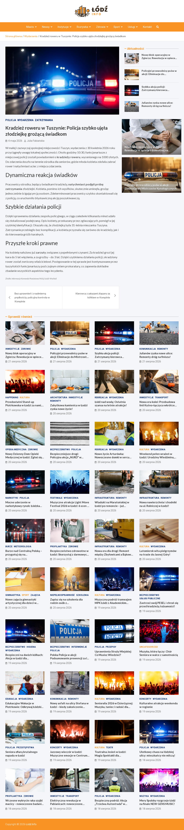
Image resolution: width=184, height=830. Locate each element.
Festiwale (56, 498)
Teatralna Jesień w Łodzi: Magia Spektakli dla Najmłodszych (110, 755)
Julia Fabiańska (35, 140)
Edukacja (11, 699)
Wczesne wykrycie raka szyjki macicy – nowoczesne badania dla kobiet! (24, 804)
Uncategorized (148, 647)
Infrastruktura (104, 498)
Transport (161, 397)
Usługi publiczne (149, 598)
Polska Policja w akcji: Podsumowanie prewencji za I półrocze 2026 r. (68, 658)
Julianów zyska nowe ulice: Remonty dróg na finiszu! (157, 104)
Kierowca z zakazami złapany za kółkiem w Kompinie (92, 295)
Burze (8, 546)
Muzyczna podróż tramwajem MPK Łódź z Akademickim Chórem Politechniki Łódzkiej (113, 603)
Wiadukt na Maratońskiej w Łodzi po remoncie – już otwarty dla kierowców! (112, 506)
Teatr (109, 747)
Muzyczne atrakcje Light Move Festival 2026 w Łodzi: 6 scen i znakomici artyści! (69, 506)
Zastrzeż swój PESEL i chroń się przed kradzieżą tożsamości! (158, 604)
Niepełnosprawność (62, 595)
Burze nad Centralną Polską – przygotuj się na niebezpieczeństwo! (23, 554)
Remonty (162, 349)
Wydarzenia (25, 120)
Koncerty (145, 699)
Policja (10, 120)
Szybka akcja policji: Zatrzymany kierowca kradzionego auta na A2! (156, 90)
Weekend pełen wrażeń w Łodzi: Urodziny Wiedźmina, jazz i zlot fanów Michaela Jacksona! (156, 459)
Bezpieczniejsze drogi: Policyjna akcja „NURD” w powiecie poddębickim (65, 457)
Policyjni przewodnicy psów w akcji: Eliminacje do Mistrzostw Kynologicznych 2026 (159, 75)
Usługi (131, 26)
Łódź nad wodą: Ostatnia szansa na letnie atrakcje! (111, 403)
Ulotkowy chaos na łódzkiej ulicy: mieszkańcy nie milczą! (157, 753)
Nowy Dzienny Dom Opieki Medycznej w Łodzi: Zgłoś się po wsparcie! (23, 457)
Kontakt (147, 26)
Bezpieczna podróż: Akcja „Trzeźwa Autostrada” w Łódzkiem (111, 804)
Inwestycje (12, 349)
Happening (11, 397)
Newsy (46, 26)
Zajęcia (35, 595)
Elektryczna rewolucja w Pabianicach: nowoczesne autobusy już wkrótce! (66, 804)
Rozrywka (82, 26)
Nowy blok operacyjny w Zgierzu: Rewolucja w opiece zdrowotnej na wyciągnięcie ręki (158, 59)
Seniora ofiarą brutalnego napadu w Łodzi (21, 753)
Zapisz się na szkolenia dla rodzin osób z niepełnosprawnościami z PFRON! (66, 605)
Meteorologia (22, 546)
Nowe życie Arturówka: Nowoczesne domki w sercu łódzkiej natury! (112, 457)
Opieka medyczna (15, 449)
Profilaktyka (58, 546)
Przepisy (111, 647)
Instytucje (63, 26)
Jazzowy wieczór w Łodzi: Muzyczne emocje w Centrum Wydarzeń (68, 755)
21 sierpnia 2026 (17, 361)
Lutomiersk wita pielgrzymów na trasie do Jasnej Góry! (157, 552)
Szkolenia (82, 595)
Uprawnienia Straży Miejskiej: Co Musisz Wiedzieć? (113, 653)
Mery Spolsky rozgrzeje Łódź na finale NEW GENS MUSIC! (157, 802)
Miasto (30, 26)
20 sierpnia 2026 (62, 413)
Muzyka (144, 796)
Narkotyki (11, 498)
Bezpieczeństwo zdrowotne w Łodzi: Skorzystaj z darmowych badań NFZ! (69, 554)
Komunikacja (147, 349)
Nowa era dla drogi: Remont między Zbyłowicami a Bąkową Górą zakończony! (113, 554)
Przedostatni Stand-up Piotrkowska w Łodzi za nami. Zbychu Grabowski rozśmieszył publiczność (24, 407)
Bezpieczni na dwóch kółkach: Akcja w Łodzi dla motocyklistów (24, 658)
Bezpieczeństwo (60, 449)
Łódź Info (31, 824)
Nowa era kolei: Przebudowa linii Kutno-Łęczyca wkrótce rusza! (157, 405)
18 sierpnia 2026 (151, 760)
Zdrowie (100, 26)
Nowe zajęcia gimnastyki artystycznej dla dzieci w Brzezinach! (20, 603)
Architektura (58, 397)
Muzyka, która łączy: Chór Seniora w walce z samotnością (158, 653)
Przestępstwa (25, 747)
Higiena (31, 647)
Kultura (25, 397)
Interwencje (79, 647)
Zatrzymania (44, 120)
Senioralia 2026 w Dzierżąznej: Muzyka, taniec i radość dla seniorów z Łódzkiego (114, 707)
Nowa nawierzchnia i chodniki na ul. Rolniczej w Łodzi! (158, 504)
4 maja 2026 (15, 140)
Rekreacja (101, 397)
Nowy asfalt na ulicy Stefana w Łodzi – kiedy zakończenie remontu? (69, 707)
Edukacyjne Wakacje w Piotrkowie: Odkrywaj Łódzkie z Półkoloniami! (24, 707)
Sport (117, 26)
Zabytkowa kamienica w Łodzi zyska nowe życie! (69, 407)
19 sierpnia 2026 (107, 607)
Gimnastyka (12, 595)
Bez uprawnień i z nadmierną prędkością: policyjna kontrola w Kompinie (32, 297)
